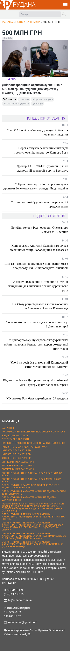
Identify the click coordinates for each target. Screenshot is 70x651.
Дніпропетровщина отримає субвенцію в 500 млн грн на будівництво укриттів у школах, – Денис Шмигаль (32, 89)
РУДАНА (24, 4)
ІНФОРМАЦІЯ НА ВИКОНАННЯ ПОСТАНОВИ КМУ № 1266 (33, 431)
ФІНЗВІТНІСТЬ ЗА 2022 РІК (16, 454)
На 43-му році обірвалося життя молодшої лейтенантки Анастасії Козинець (40, 306)
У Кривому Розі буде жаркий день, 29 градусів (37, 398)
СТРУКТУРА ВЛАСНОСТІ (15, 439)
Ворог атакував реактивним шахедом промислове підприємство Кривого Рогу (41, 150)
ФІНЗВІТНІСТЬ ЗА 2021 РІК (16, 458)
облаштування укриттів (16, 103)
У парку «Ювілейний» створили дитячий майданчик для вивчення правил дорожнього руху (38, 285)
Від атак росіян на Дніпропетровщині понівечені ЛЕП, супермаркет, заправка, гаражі (35, 382)
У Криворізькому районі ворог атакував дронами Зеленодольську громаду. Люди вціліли (36, 186)
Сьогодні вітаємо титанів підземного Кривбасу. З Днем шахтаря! (36, 324)
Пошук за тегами (27, 21)
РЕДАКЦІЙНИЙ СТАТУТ (15, 435)
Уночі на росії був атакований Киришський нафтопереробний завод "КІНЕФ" (39, 364)
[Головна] (6, 9)
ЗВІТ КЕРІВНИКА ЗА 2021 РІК (18, 462)
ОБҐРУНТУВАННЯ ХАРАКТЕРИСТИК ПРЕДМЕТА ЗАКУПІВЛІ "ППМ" (29, 498)
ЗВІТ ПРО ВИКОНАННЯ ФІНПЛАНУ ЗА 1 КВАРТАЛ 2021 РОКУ (32, 474)
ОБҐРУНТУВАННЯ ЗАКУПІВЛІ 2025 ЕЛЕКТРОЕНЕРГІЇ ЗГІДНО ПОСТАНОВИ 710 (31, 486)
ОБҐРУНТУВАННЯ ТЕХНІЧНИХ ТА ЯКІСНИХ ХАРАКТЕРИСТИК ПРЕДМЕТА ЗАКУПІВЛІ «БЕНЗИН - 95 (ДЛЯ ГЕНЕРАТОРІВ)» (32, 544)
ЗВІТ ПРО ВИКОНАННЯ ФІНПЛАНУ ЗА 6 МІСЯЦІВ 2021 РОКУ (31, 480)
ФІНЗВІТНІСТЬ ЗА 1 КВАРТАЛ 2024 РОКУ (24, 446)
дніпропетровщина (42, 99)
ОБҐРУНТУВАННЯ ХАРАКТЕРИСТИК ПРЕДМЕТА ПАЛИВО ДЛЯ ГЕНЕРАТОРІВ (34, 492)
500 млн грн (9, 99)
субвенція (37, 103)
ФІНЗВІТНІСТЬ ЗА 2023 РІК (16, 450)
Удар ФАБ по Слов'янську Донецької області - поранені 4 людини (37, 132)
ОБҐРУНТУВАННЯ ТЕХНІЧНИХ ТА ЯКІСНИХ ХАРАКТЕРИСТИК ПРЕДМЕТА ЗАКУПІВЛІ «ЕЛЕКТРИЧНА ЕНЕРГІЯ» (33, 516)
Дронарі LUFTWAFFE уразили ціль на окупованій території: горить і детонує (42, 168)
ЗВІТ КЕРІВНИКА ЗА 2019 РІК (18, 469)
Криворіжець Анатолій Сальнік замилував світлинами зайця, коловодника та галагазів (39, 247)
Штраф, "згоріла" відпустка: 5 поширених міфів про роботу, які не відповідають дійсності (36, 265)
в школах (24, 99)
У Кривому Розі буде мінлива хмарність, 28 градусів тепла (39, 204)
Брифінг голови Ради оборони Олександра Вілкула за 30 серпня (39, 229)
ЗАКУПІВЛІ (8, 428)
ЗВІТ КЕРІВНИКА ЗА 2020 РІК (18, 465)
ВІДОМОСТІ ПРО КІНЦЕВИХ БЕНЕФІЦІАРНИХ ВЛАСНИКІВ (33, 443)
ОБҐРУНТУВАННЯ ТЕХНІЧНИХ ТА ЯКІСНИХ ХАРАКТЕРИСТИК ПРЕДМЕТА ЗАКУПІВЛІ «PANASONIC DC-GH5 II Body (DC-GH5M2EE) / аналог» (34, 536)
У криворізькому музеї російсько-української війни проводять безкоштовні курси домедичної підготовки (36, 344)
